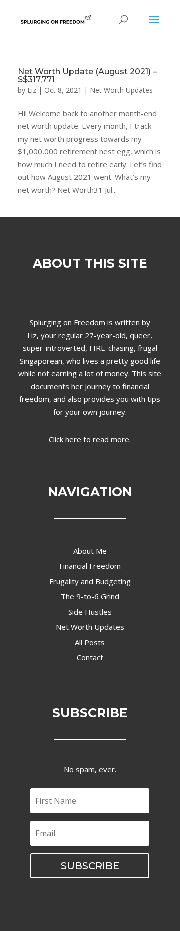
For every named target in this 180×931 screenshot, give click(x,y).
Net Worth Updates (121, 90)
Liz (32, 90)
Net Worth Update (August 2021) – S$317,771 (87, 75)
